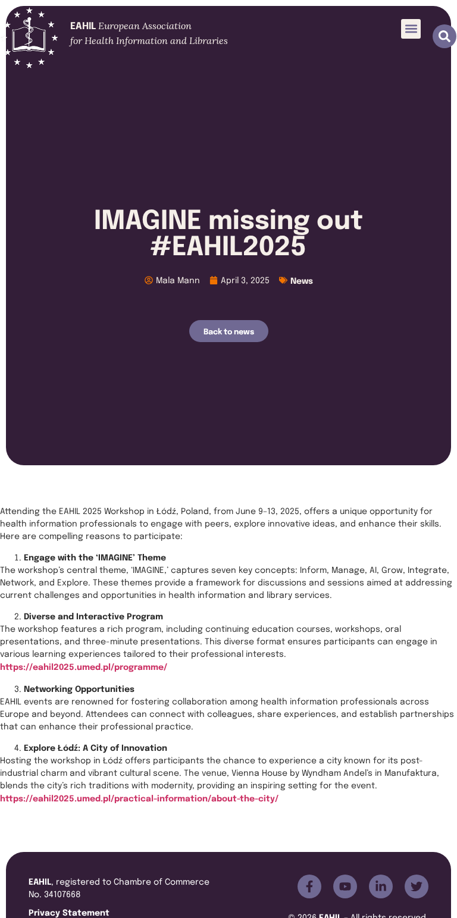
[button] (411, 29)
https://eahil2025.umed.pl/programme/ (83, 666)
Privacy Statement (69, 911)
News (301, 280)
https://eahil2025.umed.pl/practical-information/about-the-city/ (139, 797)
